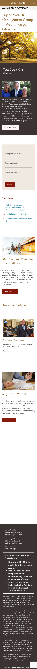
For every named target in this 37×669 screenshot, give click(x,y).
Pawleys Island (7, 198)
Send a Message (10, 549)
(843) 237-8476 (10, 546)
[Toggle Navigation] (34, 3)
